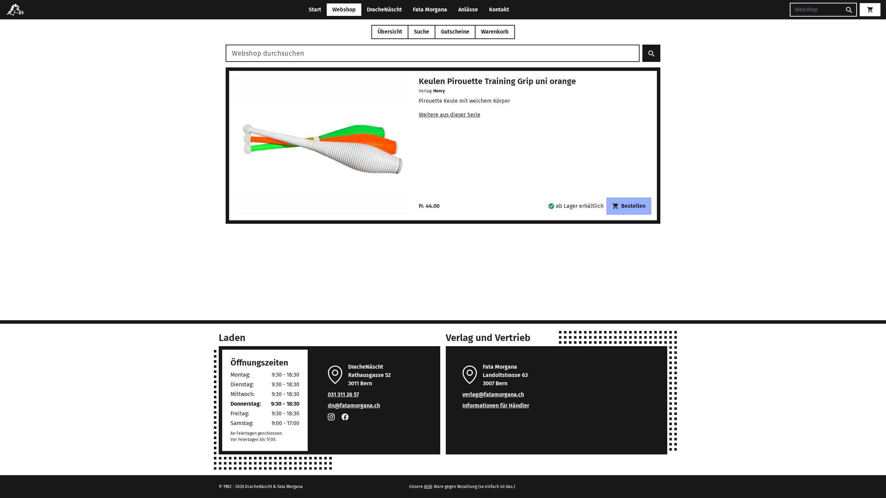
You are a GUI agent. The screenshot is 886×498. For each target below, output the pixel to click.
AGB (428, 486)
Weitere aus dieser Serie (449, 114)
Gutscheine (455, 31)
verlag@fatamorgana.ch (493, 394)
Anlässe (468, 9)
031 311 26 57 (343, 394)
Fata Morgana (430, 9)
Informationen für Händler (495, 405)
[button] (576, 206)
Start (315, 9)
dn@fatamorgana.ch (354, 405)
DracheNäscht (384, 9)
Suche (421, 31)
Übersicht (390, 31)
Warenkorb (495, 31)
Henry (439, 91)
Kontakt (499, 9)
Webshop (344, 9)
